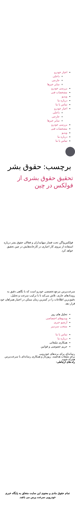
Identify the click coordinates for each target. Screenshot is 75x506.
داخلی (56, 76)
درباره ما (62, 100)
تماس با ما (61, 104)
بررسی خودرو (59, 88)
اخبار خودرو (60, 72)
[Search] (70, 151)
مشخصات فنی (59, 92)
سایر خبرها (53, 84)
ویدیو (64, 96)
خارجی (56, 80)
